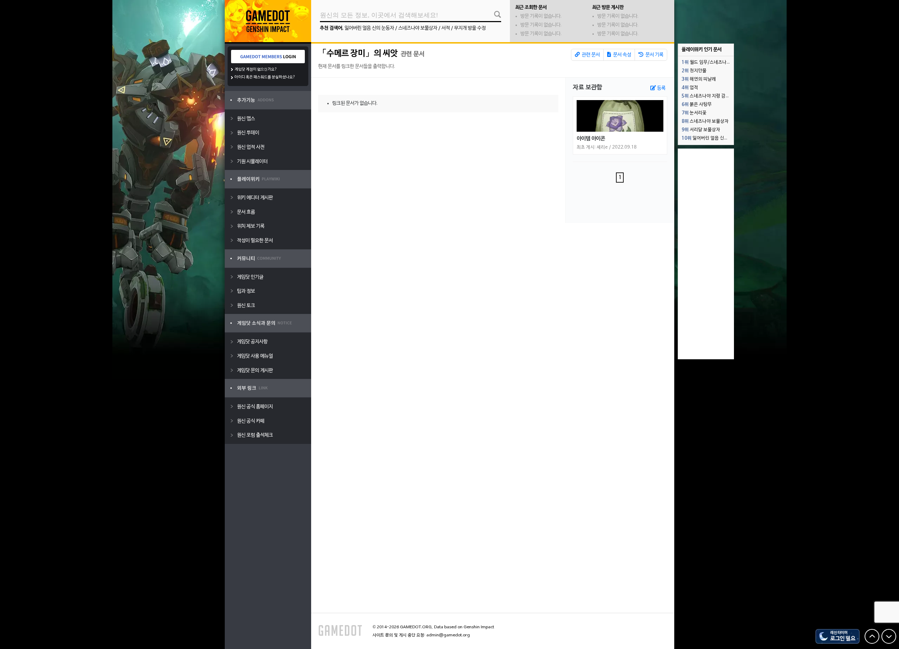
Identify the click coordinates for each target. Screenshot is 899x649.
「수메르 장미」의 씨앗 (358, 53)
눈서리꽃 (694, 113)
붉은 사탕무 (697, 104)
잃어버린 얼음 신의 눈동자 (369, 28)
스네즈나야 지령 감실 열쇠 (708, 96)
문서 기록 (653, 55)
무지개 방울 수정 (470, 28)
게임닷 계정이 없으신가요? (256, 69)
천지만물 (694, 70)
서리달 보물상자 (701, 129)
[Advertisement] (706, 254)
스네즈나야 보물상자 (417, 28)
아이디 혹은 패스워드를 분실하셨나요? (265, 77)
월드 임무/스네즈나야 (706, 62)
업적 (690, 87)
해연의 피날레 (699, 79)
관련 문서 (590, 55)
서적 (445, 28)
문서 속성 (621, 55)
